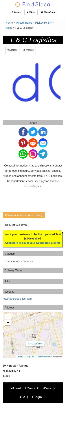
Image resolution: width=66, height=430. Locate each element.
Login (38, 397)
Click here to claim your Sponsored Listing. (32, 242)
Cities (31, 12)
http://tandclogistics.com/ (17, 298)
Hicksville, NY (43, 22)
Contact (32, 388)
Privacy (49, 388)
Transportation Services (19, 261)
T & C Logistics (35, 343)
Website (29, 50)
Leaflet (20, 356)
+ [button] (8, 317)
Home (17, 12)
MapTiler (30, 356)
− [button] (8, 322)
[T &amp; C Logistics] (34, 336)
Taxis (9, 27)
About (16, 388)
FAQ (24, 397)
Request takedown (16, 224)
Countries (49, 12)
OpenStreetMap (44, 356)
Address (13, 50)
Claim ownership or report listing (24, 215)
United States (24, 22)
